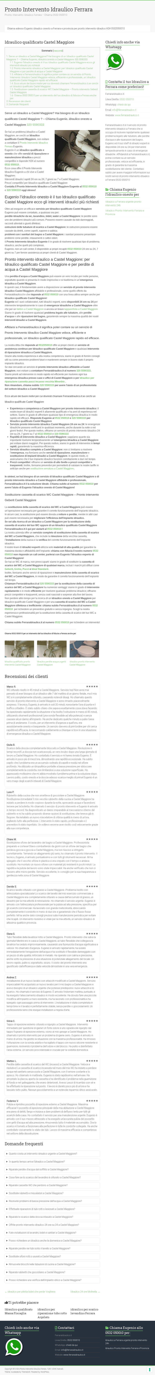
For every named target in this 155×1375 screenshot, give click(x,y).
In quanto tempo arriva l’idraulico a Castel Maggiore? (37, 1161)
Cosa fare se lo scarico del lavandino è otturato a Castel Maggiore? (45, 1177)
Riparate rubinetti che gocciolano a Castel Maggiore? (37, 1272)
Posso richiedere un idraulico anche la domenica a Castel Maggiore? (45, 1240)
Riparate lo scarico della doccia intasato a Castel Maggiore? (41, 1216)
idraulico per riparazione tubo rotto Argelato (52, 1313)
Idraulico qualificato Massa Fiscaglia (18, 1311)
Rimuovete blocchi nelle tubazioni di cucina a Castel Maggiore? (42, 1264)
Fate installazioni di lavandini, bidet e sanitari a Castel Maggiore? (42, 1232)
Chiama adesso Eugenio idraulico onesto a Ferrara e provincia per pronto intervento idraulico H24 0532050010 (66, 28)
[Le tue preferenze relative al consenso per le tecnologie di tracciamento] (150, 1370)
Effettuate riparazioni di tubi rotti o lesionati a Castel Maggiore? (42, 1209)
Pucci (26, 569)
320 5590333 (35, 124)
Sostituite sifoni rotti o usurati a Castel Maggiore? (35, 1256)
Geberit (9, 569)
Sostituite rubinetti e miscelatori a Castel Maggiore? (36, 1193)
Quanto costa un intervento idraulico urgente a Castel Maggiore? (43, 1153)
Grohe (17, 569)
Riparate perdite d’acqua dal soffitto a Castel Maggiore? (38, 1169)
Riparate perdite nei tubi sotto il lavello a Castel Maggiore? (39, 1248)
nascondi (58, 51)
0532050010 (45, 345)
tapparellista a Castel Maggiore (81, 309)
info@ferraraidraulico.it (124, 109)
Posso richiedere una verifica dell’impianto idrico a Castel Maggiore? (45, 1280)
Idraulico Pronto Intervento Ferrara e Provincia (127, 1348)
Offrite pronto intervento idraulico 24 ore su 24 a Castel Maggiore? (44, 1224)
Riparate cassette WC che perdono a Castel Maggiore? (38, 1185)
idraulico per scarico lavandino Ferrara (84, 1311)
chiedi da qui (123, 104)
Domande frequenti (17, 104)
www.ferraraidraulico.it (127, 115)
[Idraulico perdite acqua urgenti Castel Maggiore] (52, 649)
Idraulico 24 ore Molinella (85, 1291)
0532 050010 (12, 164)
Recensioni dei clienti (18, 101)
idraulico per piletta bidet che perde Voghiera (30, 1291)
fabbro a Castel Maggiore (30, 309)
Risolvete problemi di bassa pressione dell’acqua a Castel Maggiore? (45, 1201)
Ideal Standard (40, 569)
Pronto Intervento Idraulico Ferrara (49, 9)
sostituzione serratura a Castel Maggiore (52, 468)
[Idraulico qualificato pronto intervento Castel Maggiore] (19, 649)
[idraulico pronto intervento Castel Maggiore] (84, 649)
